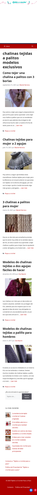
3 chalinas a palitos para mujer (16, 204)
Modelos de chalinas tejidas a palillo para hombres (17, 333)
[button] (32, 46)
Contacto (10, 487)
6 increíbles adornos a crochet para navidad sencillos (19, 425)
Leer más (19, 125)
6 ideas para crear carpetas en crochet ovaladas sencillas (21, 439)
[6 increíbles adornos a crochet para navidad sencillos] (8, 424)
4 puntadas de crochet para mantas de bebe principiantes (21, 448)
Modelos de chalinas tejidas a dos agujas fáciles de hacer (17, 266)
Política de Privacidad (22, 487)
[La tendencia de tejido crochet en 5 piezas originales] (8, 415)
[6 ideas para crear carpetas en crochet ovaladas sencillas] (8, 439)
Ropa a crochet (10, 131)
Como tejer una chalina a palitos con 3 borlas (18, 77)
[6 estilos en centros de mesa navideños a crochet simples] (8, 433)
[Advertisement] (18, 24)
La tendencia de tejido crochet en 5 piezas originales (19, 416)
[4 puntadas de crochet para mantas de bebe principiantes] (8, 448)
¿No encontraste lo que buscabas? (17, 392)
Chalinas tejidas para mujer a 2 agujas (18, 141)
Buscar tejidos (26, 396)
